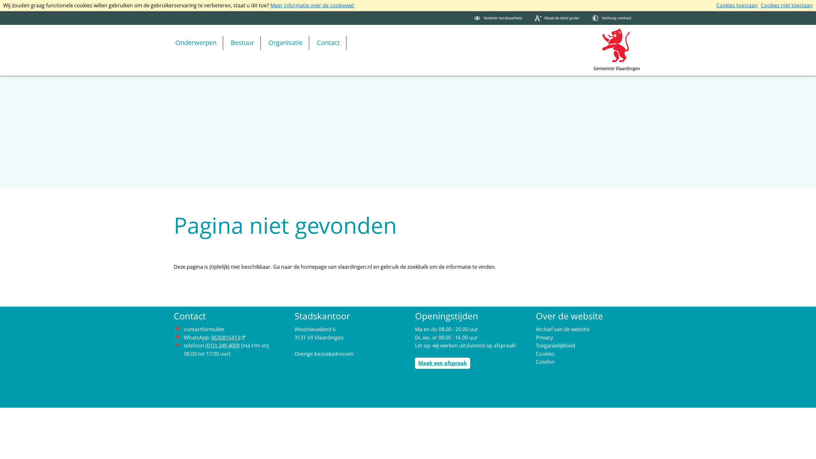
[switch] (499, 18)
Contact (328, 42)
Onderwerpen (195, 42)
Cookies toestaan (737, 5)
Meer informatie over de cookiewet (312, 5)
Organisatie (285, 42)
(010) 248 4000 (222, 345)
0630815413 (225, 337)
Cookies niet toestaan (787, 5)
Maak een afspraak (442, 363)
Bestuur (242, 42)
